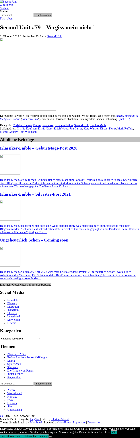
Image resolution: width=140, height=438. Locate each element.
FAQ (10, 399)
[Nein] (50, 436)
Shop (10, 406)
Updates (12, 403)
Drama (37, 125)
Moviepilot (13, 319)
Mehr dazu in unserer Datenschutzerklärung (24, 436)
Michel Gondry (9, 131)
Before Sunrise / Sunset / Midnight (27, 357)
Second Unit (54, 36)
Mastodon (13, 306)
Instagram (13, 309)
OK (114, 432)
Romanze (47, 125)
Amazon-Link (30, 119)
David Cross (45, 128)
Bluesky (12, 303)
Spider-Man (14, 364)
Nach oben (6, 18)
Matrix (11, 360)
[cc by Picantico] (28, 109)
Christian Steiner (22, 125)
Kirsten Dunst (108, 128)
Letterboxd (13, 316)
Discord (11, 323)
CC (2, 415)
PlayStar (35, 419)
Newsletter (13, 300)
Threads (12, 313)
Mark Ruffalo (125, 128)
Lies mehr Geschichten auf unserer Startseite (25, 284)
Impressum (79, 422)
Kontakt (12, 396)
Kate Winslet (91, 128)
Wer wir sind (14, 393)
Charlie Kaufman (27, 128)
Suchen (4, 8)
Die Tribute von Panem (20, 370)
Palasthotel (36, 422)
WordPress (65, 422)
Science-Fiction (64, 125)
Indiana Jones (15, 373)
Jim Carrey (76, 128)
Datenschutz (95, 422)
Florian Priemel (60, 419)
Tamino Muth (98, 125)
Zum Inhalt (6, 4)
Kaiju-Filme (14, 377)
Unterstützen (14, 409)
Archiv (11, 390)
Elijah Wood (61, 128)
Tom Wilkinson (28, 131)
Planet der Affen (16, 354)
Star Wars (12, 367)
